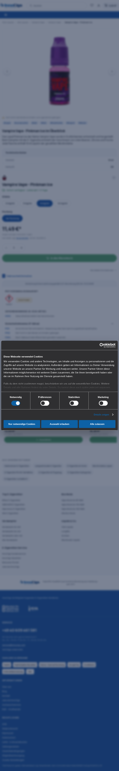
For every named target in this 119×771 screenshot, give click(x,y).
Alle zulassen (97, 424)
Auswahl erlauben (59, 424)
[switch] (44, 403)
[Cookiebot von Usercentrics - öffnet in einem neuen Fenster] (101, 345)
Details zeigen (101, 414)
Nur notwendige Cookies (21, 424)
